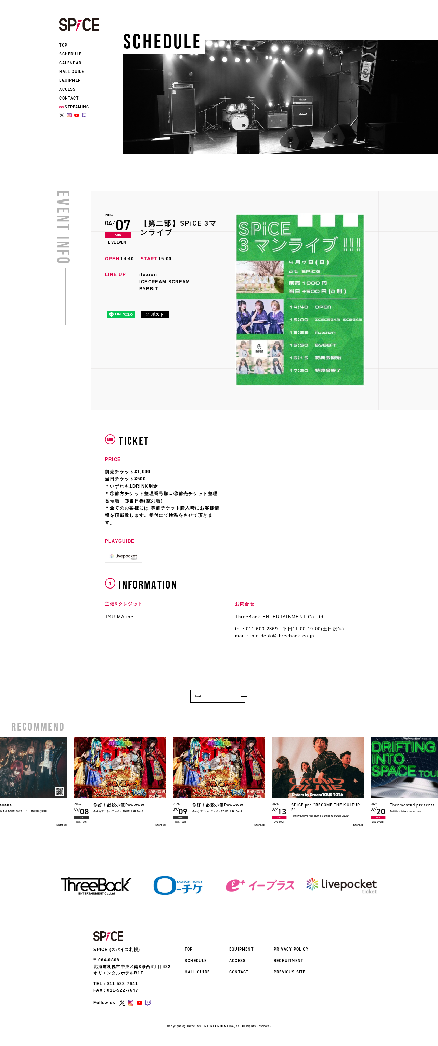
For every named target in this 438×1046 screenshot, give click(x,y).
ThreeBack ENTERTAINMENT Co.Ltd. (280, 616)
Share (59, 825)
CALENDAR (70, 63)
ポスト (157, 314)
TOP (63, 45)
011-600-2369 (262, 628)
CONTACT (68, 98)
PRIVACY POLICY (291, 949)
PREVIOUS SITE (290, 972)
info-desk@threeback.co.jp (282, 635)
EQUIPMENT (71, 80)
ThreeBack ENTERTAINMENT (207, 1026)
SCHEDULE (70, 54)
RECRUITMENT (288, 961)
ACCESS (67, 89)
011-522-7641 (122, 983)
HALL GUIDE (71, 71)
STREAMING (77, 107)
